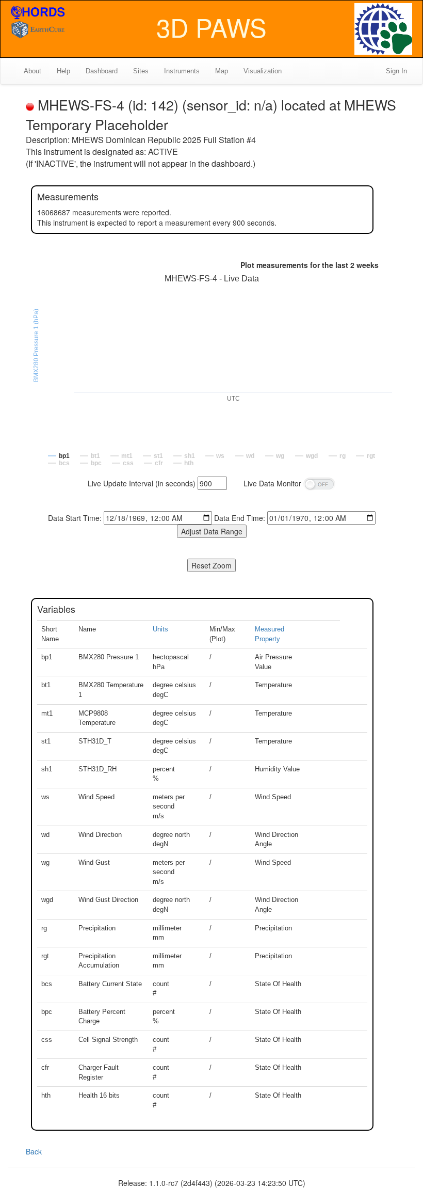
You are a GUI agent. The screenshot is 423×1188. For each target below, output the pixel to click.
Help (63, 71)
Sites (141, 71)
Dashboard (102, 71)
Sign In (396, 71)
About (32, 71)
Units (160, 629)
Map (221, 71)
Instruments (182, 71)
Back (34, 1151)
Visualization (262, 71)
